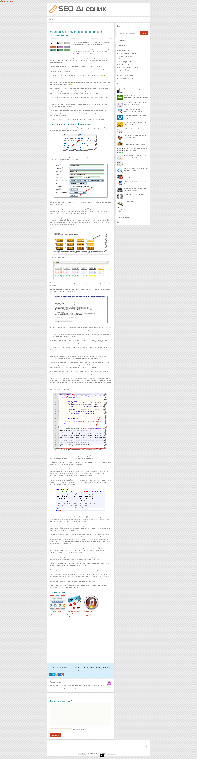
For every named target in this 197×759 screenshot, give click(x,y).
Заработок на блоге (125, 56)
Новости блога (124, 70)
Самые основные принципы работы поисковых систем (136, 169)
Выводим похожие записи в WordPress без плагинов (133, 163)
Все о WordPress (124, 50)
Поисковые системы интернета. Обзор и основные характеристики (135, 209)
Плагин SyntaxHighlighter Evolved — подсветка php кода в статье (136, 103)
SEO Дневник (82, 753)
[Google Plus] (62, 674)
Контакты (103, 753)
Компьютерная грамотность (128, 67)
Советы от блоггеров (126, 78)
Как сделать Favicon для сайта (134, 194)
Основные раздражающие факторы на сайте (136, 90)
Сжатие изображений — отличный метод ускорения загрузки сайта (135, 143)
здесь (95, 367)
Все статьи (52, 19)
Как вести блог (124, 59)
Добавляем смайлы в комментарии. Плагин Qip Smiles (136, 123)
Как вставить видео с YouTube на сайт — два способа (135, 176)
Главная (52, 27)
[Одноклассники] (56, 674)
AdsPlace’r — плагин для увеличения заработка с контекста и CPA (136, 97)
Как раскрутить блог (125, 62)
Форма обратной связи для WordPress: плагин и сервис (74, 614)
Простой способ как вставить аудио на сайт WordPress (91, 614)
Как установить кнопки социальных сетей (135, 182)
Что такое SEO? (129, 201)
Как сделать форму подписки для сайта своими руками (56, 614)
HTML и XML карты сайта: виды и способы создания (135, 130)
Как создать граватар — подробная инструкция (135, 117)
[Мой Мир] (59, 674)
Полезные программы (126, 75)
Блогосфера (123, 45)
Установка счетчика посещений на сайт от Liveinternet (135, 149)
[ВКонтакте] (50, 674)
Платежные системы (126, 73)
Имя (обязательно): (79, 729)
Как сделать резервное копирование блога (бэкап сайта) (136, 189)
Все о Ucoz (122, 48)
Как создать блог (66, 27)
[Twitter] (53, 674)
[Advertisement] (79, 639)
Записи (58, 27)
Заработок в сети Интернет (128, 53)
